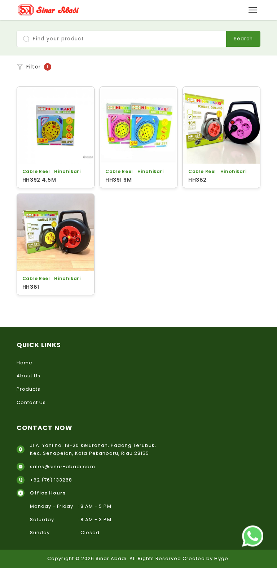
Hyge (221, 558)
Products (28, 389)
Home (24, 362)
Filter (37, 66)
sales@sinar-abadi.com (62, 466)
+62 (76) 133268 (51, 479)
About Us (28, 375)
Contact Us (31, 402)
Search (243, 38)
